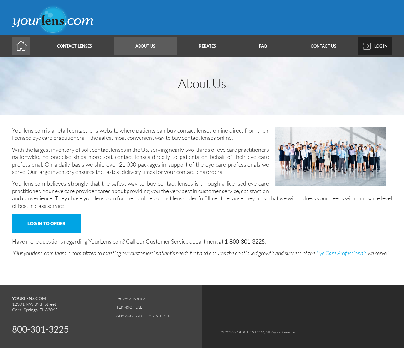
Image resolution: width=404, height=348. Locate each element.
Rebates (207, 46)
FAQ (263, 46)
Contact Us (323, 46)
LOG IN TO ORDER (46, 223)
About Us (145, 46)
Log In (381, 46)
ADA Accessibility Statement (144, 315)
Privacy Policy (131, 298)
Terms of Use (129, 307)
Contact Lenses (74, 46)
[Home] (21, 46)
